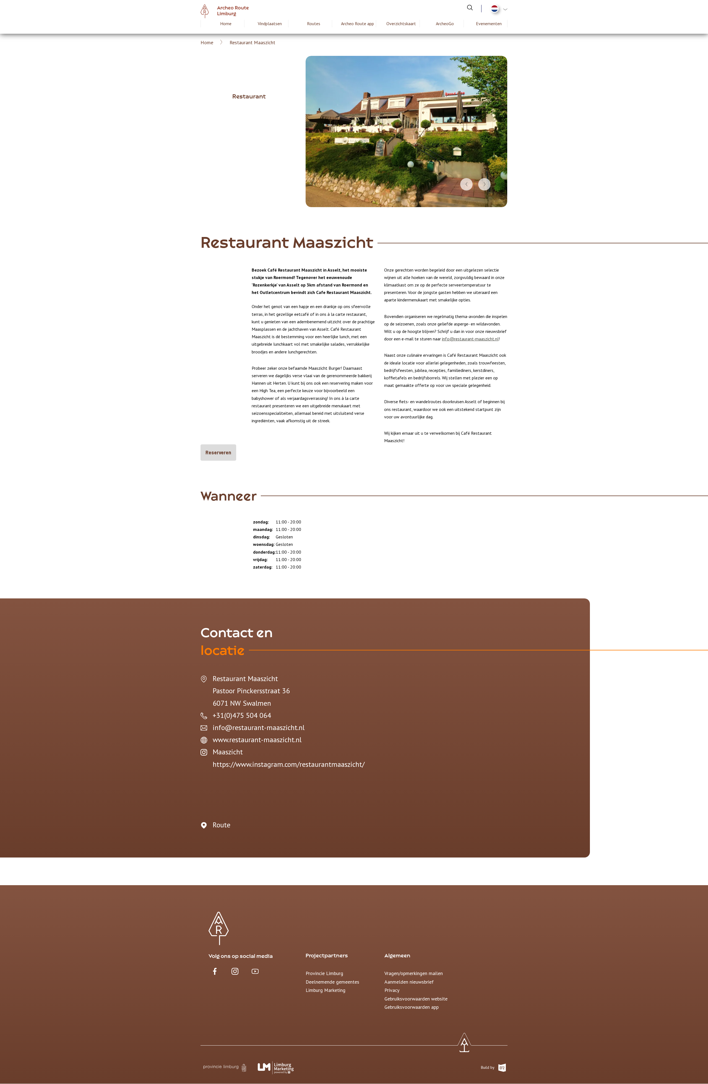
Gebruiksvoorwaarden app (411, 1007)
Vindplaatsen (270, 23)
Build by (488, 1067)
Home (225, 23)
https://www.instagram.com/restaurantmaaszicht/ (289, 764)
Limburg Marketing (325, 990)
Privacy (391, 990)
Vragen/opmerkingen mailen (413, 973)
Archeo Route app (357, 23)
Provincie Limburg (324, 973)
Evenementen (489, 23)
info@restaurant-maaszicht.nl (470, 339)
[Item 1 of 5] (406, 131)
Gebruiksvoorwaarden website (415, 999)
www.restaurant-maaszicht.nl (257, 739)
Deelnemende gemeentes (332, 982)
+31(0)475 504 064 (242, 715)
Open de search (470, 7)
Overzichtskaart (401, 23)
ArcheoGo (445, 23)
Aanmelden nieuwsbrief (409, 982)
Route (221, 824)
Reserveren (218, 452)
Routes (313, 23)
